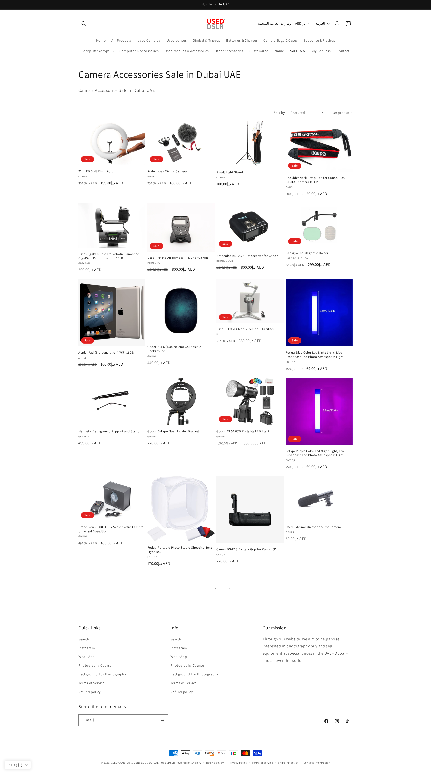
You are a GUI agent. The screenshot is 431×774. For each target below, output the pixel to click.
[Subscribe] (162, 720)
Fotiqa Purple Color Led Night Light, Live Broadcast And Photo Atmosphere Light (315, 453)
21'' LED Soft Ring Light (95, 171)
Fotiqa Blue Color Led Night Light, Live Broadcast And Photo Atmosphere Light (315, 355)
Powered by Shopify (188, 762)
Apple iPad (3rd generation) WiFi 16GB (106, 353)
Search (83, 639)
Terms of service (262, 762)
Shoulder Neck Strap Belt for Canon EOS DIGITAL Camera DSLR (315, 180)
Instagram (86, 647)
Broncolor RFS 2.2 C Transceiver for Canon (247, 256)
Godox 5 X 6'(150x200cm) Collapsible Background (174, 349)
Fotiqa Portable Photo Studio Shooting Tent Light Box (179, 550)
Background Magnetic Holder (307, 253)
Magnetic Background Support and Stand (108, 431)
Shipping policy (288, 762)
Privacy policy (238, 762)
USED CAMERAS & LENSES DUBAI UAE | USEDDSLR (143, 762)
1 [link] (202, 588)
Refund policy (89, 691)
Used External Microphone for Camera (313, 527)
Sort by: (280, 112)
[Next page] (228, 588)
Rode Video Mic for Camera (167, 171)
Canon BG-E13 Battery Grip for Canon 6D (246, 549)
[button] (83, 23)
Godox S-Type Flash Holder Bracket (173, 431)
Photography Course (95, 665)
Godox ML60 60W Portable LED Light (242, 431)
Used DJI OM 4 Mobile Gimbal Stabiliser (245, 329)
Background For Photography (102, 674)
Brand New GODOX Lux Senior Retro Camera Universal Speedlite (110, 529)
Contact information (317, 762)
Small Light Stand (229, 172)
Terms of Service (91, 683)
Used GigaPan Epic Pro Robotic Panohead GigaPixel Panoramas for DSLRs (108, 256)
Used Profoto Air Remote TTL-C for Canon (177, 258)
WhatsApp (86, 656)
